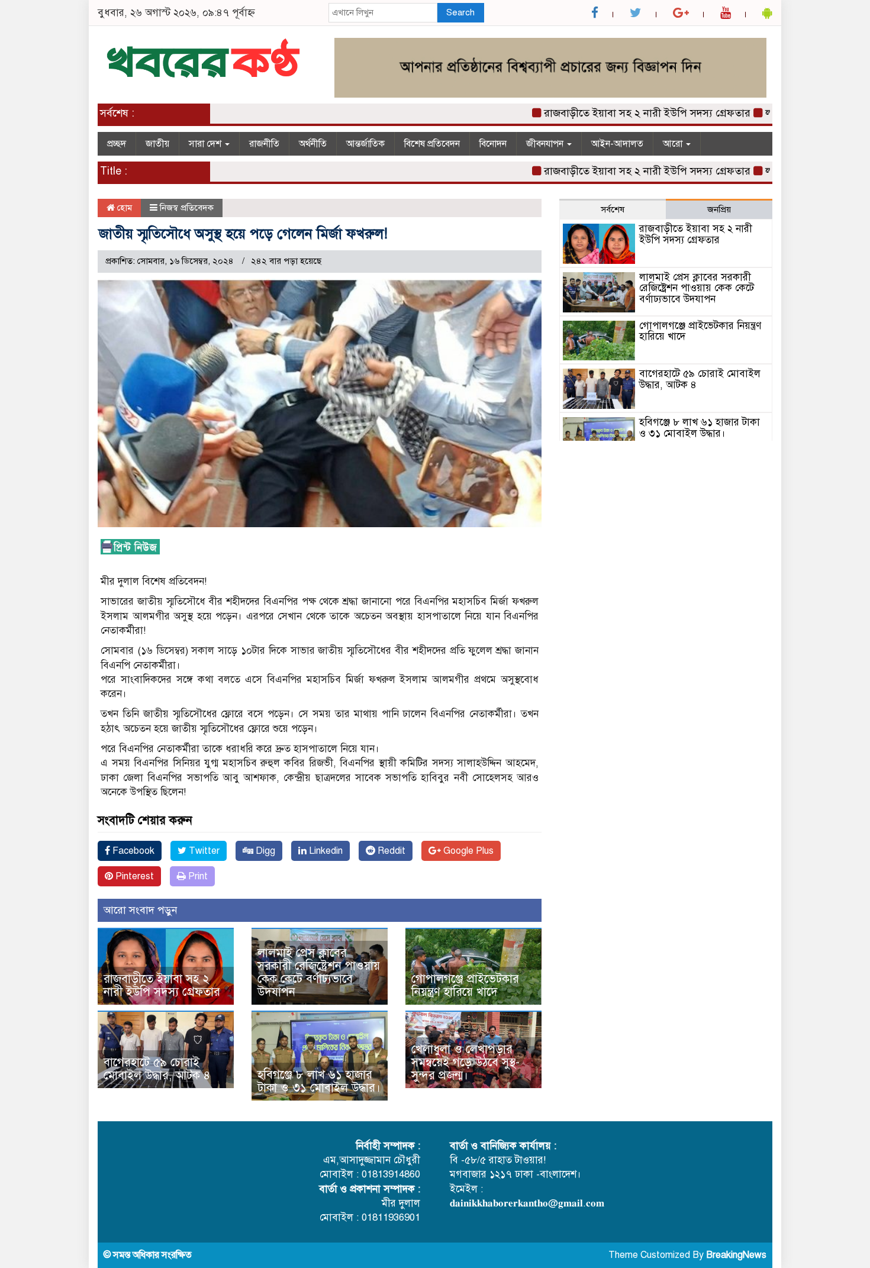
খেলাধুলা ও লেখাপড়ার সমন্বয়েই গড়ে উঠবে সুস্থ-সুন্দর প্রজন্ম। (465, 1062)
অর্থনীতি (313, 144)
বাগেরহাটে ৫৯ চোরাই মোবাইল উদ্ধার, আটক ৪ (157, 1069)
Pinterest (133, 876)
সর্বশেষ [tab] (612, 209)
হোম (123, 207)
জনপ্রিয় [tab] (719, 209)
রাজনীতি (264, 144)
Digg (264, 851)
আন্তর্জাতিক (365, 144)
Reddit (390, 851)
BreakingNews (736, 1255)
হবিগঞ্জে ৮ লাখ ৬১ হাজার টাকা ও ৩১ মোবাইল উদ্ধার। (319, 1081)
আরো (674, 144)
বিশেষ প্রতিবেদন (432, 144)
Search (460, 12)
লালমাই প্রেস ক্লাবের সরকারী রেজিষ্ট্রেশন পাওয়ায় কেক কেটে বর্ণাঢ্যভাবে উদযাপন (318, 972)
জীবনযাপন (546, 144)
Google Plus (467, 851)
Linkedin (325, 851)
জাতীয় (157, 144)
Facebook (132, 851)
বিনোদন (493, 144)
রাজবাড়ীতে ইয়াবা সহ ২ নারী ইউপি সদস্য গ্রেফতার (623, 113)
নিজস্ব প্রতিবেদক (187, 207)
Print (197, 876)
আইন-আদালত (617, 144)
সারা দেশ (206, 144)
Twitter (203, 851)
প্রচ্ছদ (116, 144)
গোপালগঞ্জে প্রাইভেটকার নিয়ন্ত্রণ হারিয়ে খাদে (465, 985)
